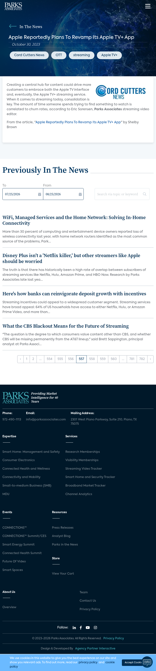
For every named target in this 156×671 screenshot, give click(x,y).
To (4, 185)
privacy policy (88, 662)
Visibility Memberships (82, 460)
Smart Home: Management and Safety (31, 452)
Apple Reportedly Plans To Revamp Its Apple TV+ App (78, 122)
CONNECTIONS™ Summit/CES (24, 536)
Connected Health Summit (22, 553)
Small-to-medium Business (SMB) (26, 485)
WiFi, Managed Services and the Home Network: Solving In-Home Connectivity (74, 220)
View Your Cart (63, 573)
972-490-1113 (11, 419)
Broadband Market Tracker (85, 485)
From (47, 185)
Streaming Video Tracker (83, 468)
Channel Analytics (78, 494)
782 (142, 359)
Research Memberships (82, 452)
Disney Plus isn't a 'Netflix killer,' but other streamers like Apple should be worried (71, 258)
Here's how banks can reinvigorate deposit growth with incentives (74, 293)
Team (84, 592)
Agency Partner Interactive (95, 648)
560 (114, 359)
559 (103, 359)
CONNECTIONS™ (14, 527)
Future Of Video (14, 561)
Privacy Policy (90, 609)
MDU (5, 494)
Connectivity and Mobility (21, 477)
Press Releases (63, 527)
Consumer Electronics (18, 460)
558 (92, 359)
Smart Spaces (12, 570)
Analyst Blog (61, 536)
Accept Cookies (134, 662)
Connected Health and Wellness (26, 468)
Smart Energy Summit (18, 544)
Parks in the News (65, 544)
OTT (59, 55)
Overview (9, 607)
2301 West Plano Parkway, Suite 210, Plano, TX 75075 (104, 422)
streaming (81, 55)
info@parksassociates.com (46, 419)
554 (49, 359)
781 (131, 359)
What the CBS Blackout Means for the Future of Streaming (65, 326)
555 (60, 359)
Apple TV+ (109, 55)
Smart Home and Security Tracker (90, 477)
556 (71, 359)
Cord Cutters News (29, 55)
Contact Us (88, 600)
